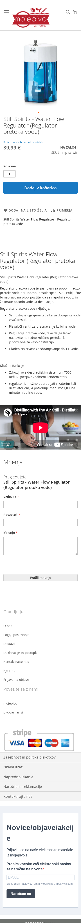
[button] (38, 112)
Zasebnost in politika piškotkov (29, 757)
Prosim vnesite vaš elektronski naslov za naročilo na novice (39, 866)
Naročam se (21, 894)
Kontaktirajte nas (16, 661)
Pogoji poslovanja (16, 635)
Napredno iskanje (18, 776)
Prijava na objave (16, 679)
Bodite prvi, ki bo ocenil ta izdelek (23, 142)
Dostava (9, 644)
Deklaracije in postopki (20, 653)
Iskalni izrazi (13, 767)
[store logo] (31, 18)
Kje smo (9, 670)
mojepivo (10, 703)
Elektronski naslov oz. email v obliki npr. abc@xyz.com (40, 883)
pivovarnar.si (13, 712)
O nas (7, 626)
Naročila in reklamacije (22, 786)
